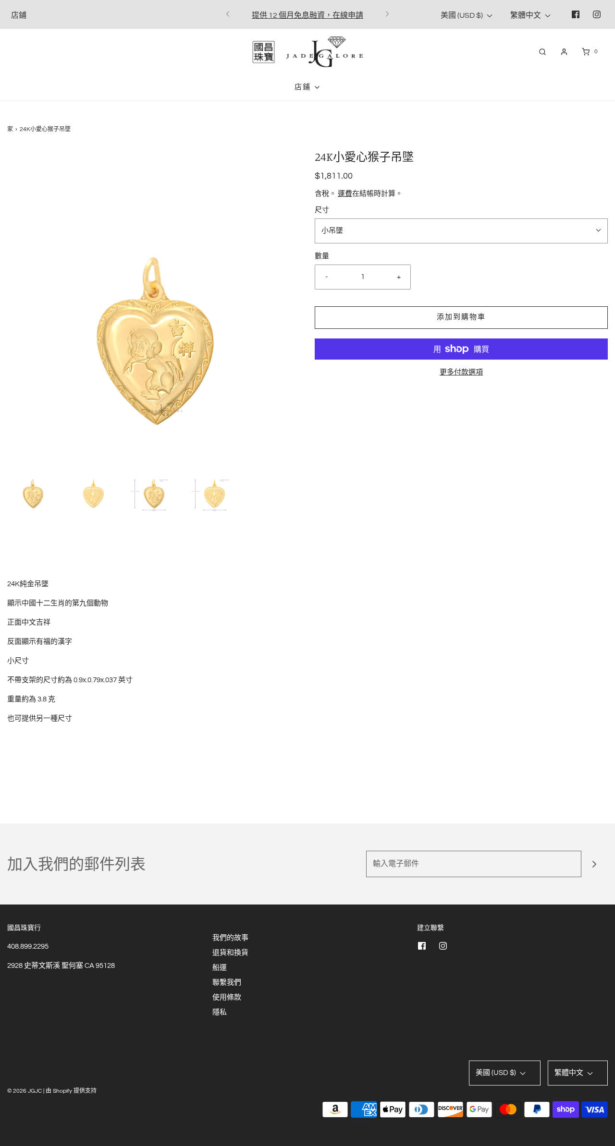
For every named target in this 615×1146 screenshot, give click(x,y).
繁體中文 (526, 15)
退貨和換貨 (230, 952)
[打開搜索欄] (542, 52)
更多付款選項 (461, 372)
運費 (345, 193)
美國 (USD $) (462, 15)
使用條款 (226, 997)
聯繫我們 (226, 982)
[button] (32, 485)
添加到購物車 (461, 317)
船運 (219, 967)
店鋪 (18, 15)
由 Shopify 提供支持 (71, 1091)
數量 (322, 256)
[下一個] (387, 14)
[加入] (594, 864)
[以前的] (227, 14)
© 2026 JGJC (24, 1091)
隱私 (219, 1012)
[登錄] (564, 52)
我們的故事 (230, 937)
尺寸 (322, 210)
